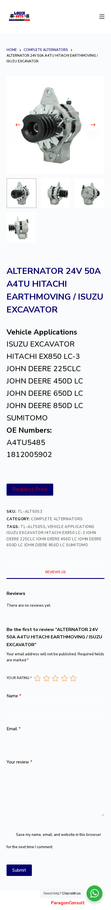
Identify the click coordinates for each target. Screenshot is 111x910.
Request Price (30, 489)
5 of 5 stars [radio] (73, 678)
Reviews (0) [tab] (55, 572)
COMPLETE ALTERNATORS (57, 519)
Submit (19, 870)
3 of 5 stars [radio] (55, 678)
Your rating (19, 678)
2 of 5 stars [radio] (46, 678)
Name (14, 696)
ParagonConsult (68, 903)
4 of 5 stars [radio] (64, 678)
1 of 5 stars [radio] (37, 678)
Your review (19, 762)
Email (14, 729)
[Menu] (101, 16)
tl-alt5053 (32, 526)
